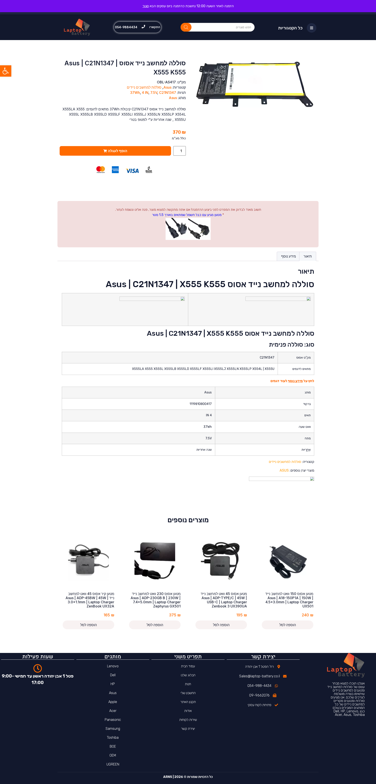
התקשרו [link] (154, 27)
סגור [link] (146, 6)
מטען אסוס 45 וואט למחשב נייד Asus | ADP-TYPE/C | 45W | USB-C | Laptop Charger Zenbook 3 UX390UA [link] (224, 600)
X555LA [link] (138, 369)
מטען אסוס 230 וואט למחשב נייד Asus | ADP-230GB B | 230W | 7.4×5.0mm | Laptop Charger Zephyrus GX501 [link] (156, 600)
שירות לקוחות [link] (188, 720)
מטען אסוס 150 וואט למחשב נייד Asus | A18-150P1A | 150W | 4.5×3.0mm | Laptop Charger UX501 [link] (289, 600)
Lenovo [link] (113, 666)
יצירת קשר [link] (188, 729)
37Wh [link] (135, 92)
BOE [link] (113, 746)
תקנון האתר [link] (188, 702)
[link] (5, 71)
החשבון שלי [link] (188, 693)
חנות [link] (188, 684)
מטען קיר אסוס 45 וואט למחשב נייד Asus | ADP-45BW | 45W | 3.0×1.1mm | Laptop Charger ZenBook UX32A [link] (89, 600)
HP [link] (113, 684)
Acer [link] (112, 711)
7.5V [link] (153, 92)
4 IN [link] (145, 92)
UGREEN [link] (112, 764)
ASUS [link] (284, 470)
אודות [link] (188, 711)
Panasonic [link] (113, 720)
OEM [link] (112, 755)
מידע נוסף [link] (288, 256)
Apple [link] (112, 702)
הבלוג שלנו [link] (188, 675)
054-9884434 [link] (126, 27)
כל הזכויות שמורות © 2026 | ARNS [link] (188, 777)
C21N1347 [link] (167, 92)
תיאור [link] (308, 256)
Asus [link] (167, 87)
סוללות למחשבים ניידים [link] (144, 87)
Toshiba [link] (113, 737)
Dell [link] (113, 675)
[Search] (186, 27)
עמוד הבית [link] (188, 666)
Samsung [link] (113, 729)
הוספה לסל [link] (287, 625)
